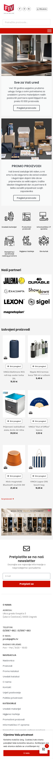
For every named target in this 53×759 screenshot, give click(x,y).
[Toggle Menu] (49, 31)
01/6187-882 (9, 630)
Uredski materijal (9, 227)
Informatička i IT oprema (44, 228)
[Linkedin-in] (29, 9)
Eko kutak (44, 251)
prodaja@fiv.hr (10, 639)
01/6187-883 (24, 630)
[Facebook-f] (20, 9)
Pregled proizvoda (26, 108)
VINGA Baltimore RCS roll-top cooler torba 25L (14, 375)
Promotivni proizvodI (26, 228)
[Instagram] (24, 9)
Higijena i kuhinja (26, 251)
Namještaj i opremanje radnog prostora (9, 254)
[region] (26, 744)
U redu (26, 753)
